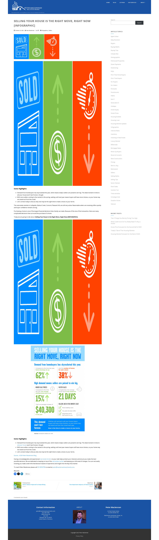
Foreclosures (115, 92)
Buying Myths (115, 47)
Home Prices (115, 113)
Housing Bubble (116, 117)
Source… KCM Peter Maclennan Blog (25, 455)
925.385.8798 (41, 467)
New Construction (116, 159)
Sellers (50, 30)
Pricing (113, 162)
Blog (114, 2)
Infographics (45, 30)
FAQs (112, 71)
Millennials (114, 145)
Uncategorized (115, 197)
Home (108, 2)
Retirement (114, 169)
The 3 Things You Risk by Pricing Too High (124, 218)
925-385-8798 (45, 512)
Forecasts (114, 89)
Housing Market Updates (119, 124)
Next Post (81, 483)
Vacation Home (115, 200)
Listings (122, 2)
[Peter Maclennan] (27, 11)
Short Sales (114, 186)
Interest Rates (115, 131)
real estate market (58, 461)
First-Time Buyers (116, 78)
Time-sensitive (115, 193)
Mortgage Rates (116, 148)
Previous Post (34, 483)
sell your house (22, 445)
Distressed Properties (117, 61)
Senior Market (115, 183)
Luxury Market (115, 141)
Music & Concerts (116, 155)
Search (113, 20)
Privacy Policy (79, 536)
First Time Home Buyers (118, 75)
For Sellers (114, 85)
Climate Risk (114, 54)
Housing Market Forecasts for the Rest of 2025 (125, 234)
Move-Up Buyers (116, 152)
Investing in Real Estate (118, 138)
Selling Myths (115, 176)
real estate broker (45, 459)
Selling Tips (114, 179)
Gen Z (112, 99)
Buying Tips (114, 50)
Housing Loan (115, 120)
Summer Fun (115, 190)
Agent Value (114, 36)
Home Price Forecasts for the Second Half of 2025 (126, 227)
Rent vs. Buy (114, 166)
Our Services (132, 2)
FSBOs (113, 96)
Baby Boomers (115, 40)
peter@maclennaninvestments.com (63, 467)
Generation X (115, 103)
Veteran (113, 204)
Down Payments (116, 64)
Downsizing (114, 68)
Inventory (114, 134)
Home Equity (115, 110)
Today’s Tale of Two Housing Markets (123, 230)
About (143, 2)
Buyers (24, 486)
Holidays (113, 106)
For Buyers (114, 82)
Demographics (115, 57)
